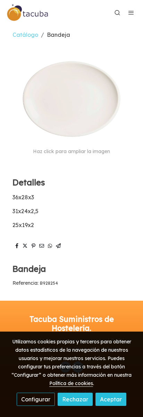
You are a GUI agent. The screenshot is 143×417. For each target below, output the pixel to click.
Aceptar (111, 399)
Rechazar (75, 399)
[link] (28, 12)
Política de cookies (71, 383)
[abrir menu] (131, 12)
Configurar (35, 399)
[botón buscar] (117, 12)
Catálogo (25, 34)
